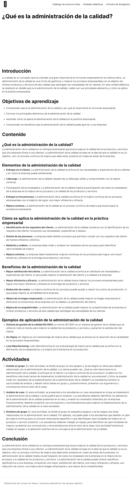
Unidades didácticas (93, 4)
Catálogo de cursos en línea (66, 4)
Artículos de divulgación (118, 4)
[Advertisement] (66, 45)
